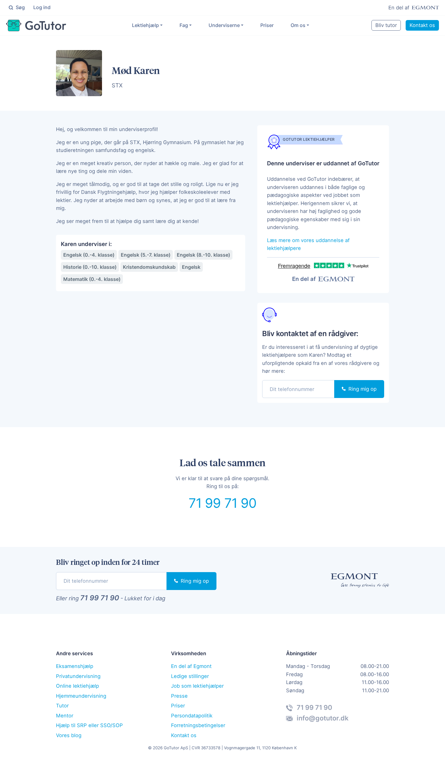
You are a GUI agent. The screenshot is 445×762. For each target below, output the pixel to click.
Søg (20, 7)
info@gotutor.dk (321, 718)
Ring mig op (362, 389)
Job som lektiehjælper (197, 686)
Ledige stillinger (190, 676)
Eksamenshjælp (74, 666)
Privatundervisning (78, 676)
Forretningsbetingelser (198, 725)
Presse (179, 696)
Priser (267, 25)
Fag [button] (184, 25)
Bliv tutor (386, 25)
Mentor (64, 716)
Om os (298, 25)
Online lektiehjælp (77, 686)
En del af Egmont (191, 666)
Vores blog (68, 735)
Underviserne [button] (224, 25)
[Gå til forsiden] (36, 25)
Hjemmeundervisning (81, 696)
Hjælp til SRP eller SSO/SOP (89, 725)
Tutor (62, 706)
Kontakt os (422, 25)
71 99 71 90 (223, 503)
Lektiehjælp (145, 25)
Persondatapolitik (192, 716)
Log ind (42, 7)
